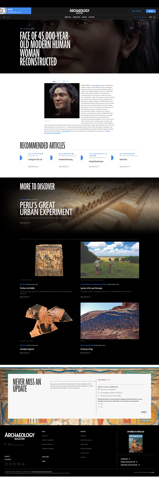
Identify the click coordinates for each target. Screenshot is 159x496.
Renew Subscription (137, 11)
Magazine (108, 389)
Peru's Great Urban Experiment (46, 209)
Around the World (86, 449)
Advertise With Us (47, 444)
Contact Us (7, 456)
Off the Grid (84, 444)
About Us (45, 436)
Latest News (91, 17)
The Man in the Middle (27, 288)
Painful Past (123, 159)
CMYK (152, 472)
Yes (102, 404)
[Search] (4, 17)
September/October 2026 (135, 431)
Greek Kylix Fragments (27, 349)
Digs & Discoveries (86, 440)
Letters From (85, 453)
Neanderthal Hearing (66, 159)
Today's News (45, 457)
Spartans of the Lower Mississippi (91, 288)
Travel (43, 461)
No (101, 407)
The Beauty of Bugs (86, 349)
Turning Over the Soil (35, 159)
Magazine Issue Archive (129, 465)
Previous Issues (76, 17)
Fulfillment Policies (48, 449)
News (22, 29)
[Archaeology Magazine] (20, 440)
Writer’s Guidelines (48, 440)
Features (83, 436)
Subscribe (151, 11)
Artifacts (83, 457)
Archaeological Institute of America (111, 393)
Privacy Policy (8, 459)
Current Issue (68, 17)
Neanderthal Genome (96, 161)
